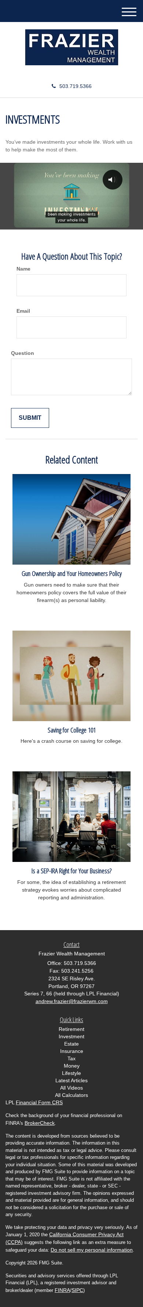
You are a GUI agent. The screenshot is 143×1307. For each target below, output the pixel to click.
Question (22, 353)
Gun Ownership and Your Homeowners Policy (72, 573)
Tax (71, 1058)
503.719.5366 (75, 86)
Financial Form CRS (39, 1102)
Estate (71, 1044)
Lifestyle (71, 1073)
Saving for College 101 (72, 729)
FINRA (62, 1290)
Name (23, 269)
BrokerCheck (40, 1123)
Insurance (71, 1051)
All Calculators (71, 1095)
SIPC (77, 1290)
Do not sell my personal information (92, 1250)
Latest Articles (71, 1080)
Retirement (71, 1029)
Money (72, 1066)
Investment (71, 1036)
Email (23, 311)
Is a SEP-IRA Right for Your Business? (71, 870)
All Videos (71, 1088)
